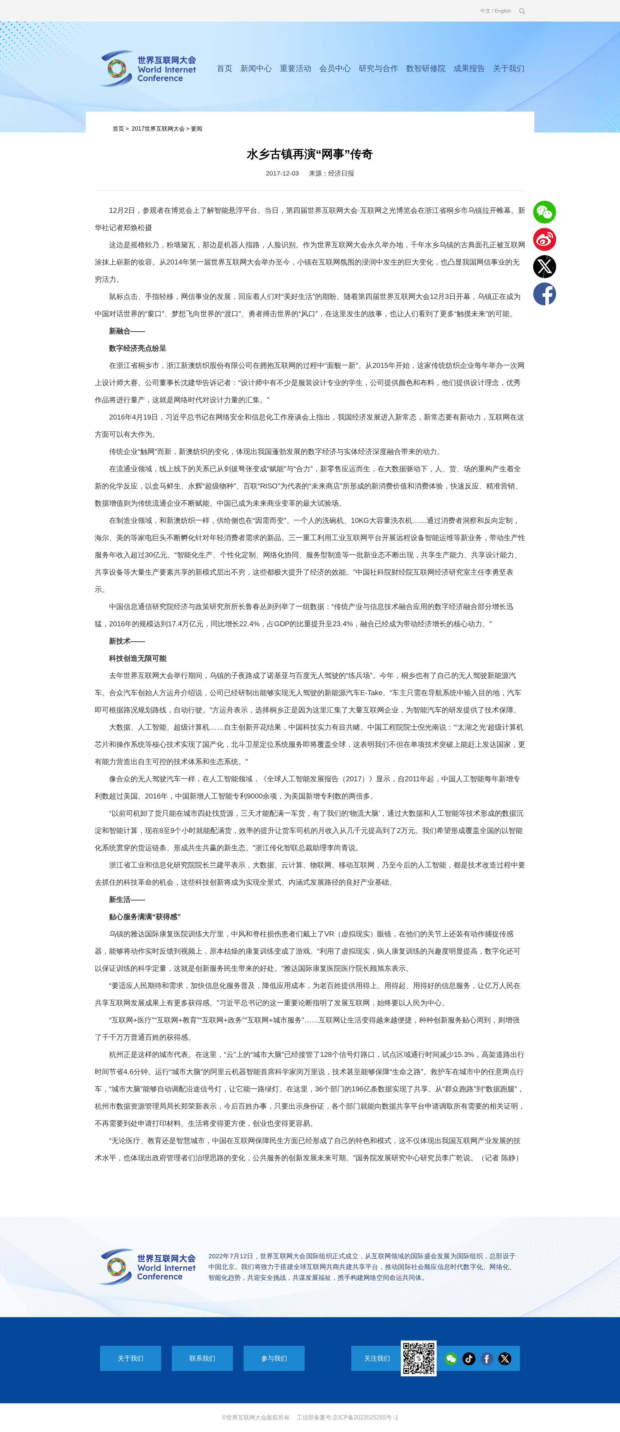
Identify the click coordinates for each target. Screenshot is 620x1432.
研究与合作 (378, 68)
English (503, 11)
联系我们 (202, 1358)
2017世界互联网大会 (158, 129)
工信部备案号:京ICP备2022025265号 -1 (347, 1417)
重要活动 (295, 68)
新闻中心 (256, 68)
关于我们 (509, 68)
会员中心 (335, 68)
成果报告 (469, 68)
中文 (485, 11)
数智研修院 (426, 68)
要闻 (196, 129)
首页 (224, 68)
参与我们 (274, 1358)
